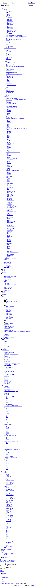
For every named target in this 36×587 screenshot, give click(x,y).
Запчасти (5, 61)
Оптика (5, 105)
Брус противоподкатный (7, 277)
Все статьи (2, 559)
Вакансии (3, 575)
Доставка (3, 270)
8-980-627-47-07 (13, 583)
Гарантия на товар (5, 579)
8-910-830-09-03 (7, 583)
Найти (3, 296)
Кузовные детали (6, 283)
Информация (2, 571)
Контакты (3, 271)
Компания (1, 570)
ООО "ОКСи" (21, 585)
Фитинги (5, 286)
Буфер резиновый (6, 278)
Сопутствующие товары (7, 263)
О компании (4, 272)
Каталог (3, 8)
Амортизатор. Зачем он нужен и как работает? (7, 561)
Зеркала (5, 88)
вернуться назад (8, 567)
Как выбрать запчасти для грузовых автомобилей (7, 560)
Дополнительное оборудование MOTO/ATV (8, 549)
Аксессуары (5, 9)
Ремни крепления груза (7, 262)
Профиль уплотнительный (8, 261)
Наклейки (5, 259)
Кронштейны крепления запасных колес (10, 258)
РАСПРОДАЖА (6, 290)
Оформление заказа (5, 577)
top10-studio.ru (33, 585)
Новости (3, 269)
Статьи (3, 581)
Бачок (5, 49)
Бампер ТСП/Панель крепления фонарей (10, 48)
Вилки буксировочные (7, 60)
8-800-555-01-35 (30, 3)
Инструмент (6, 96)
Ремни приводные (6, 267)
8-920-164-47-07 (32, 4)
